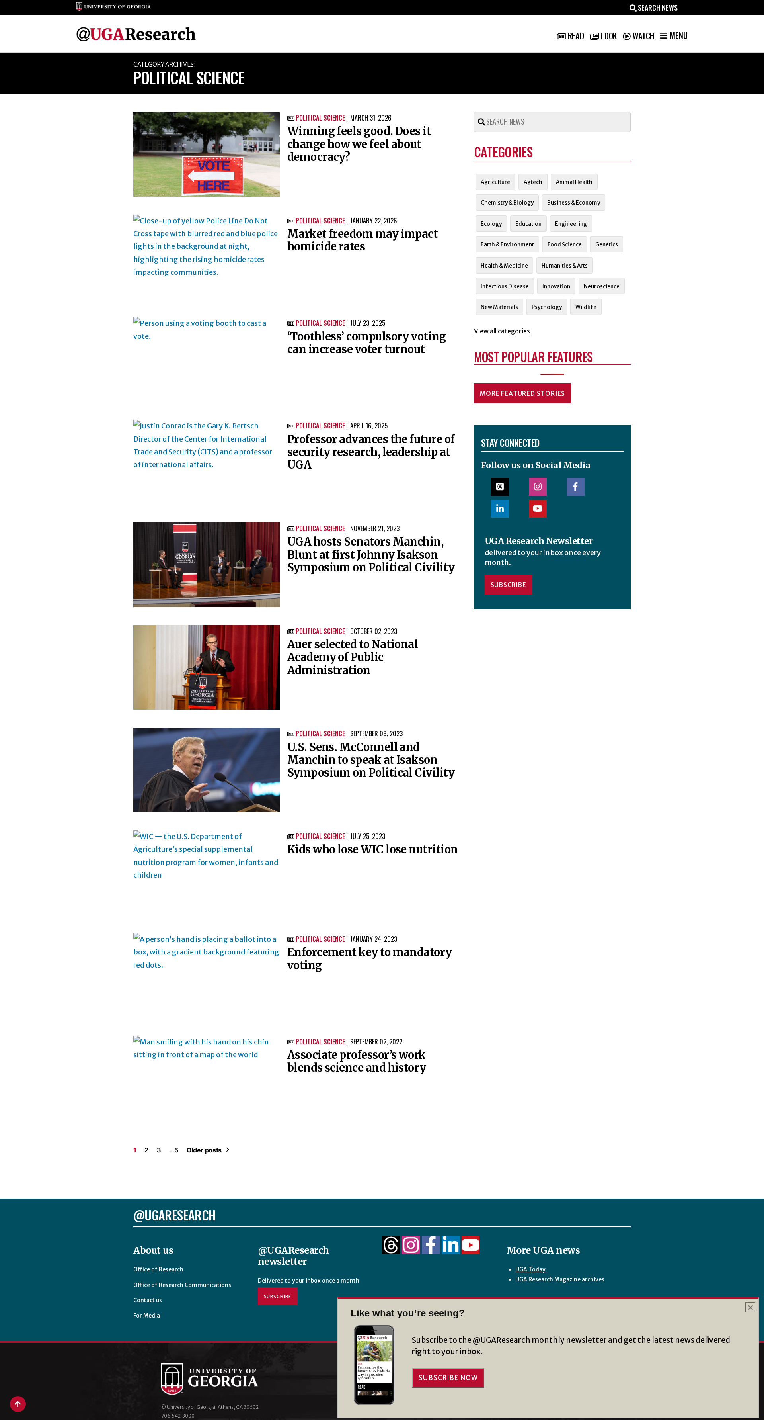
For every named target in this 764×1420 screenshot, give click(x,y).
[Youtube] (470, 1249)
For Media (146, 1315)
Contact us (147, 1300)
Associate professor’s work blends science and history (356, 1061)
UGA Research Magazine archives (559, 1279)
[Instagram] (411, 1249)
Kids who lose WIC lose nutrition (372, 849)
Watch (643, 36)
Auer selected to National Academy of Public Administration (352, 657)
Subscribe (508, 585)
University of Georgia (221, 1379)
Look (608, 36)
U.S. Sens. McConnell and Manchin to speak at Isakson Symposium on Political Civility (370, 760)
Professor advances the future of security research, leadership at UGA (371, 452)
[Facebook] (431, 1249)
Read (576, 36)
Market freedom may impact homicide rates (362, 240)
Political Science (320, 118)
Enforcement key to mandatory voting (369, 958)
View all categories (502, 331)
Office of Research (158, 1269)
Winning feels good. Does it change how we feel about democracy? (359, 144)
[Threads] (391, 1249)
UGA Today (530, 1269)
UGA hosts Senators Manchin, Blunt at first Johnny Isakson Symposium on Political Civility (370, 554)
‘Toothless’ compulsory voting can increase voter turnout (366, 343)
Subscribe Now (448, 1377)
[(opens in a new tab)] (206, 154)
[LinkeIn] (451, 1249)
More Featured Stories (522, 393)
